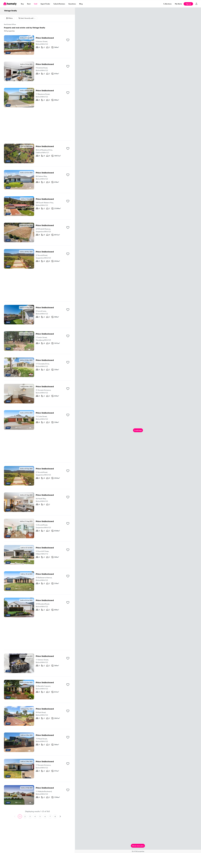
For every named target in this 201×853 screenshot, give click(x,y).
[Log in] (196, 3)
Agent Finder (45, 4)
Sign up (188, 4)
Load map (138, 430)
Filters (10, 18)
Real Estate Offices (10, 24)
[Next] (60, 816)
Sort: (27, 18)
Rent (29, 4)
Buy (22, 4)
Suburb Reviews (59, 4)
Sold (35, 4)
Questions (72, 4)
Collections (167, 4)
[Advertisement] (37, 124)
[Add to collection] (67, 40)
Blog (81, 4)
